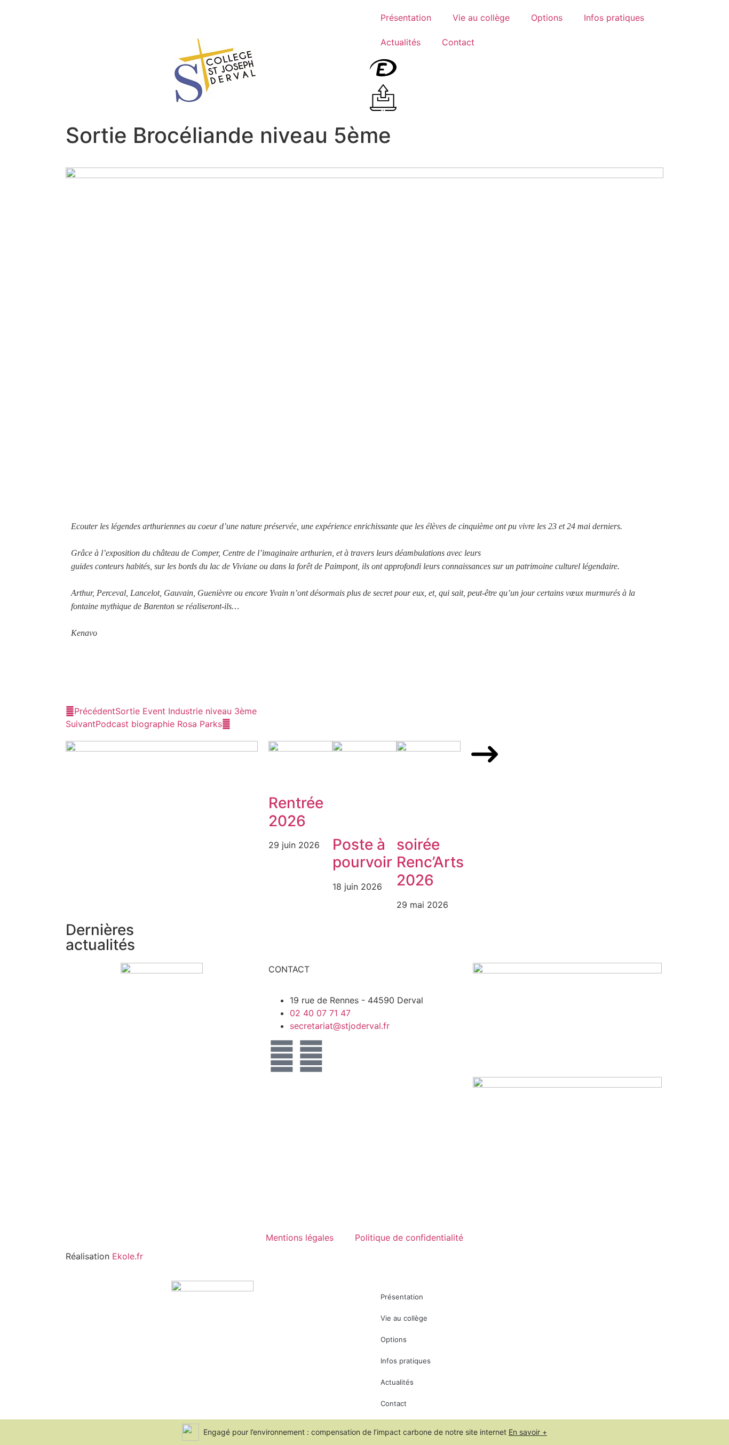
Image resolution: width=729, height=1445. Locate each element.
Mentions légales (300, 1237)
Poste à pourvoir (362, 853)
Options (546, 17)
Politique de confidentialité (409, 1237)
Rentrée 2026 (295, 812)
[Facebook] (311, 1056)
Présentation (406, 17)
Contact (458, 42)
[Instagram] (281, 1056)
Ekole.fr (127, 1256)
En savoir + (528, 1431)
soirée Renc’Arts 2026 (430, 862)
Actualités (401, 42)
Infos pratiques (614, 17)
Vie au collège (481, 17)
